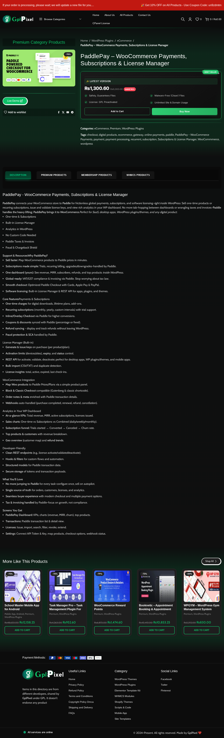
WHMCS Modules (124, 696)
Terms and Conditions (81, 696)
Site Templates (123, 718)
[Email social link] (67, 112)
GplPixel (27, 698)
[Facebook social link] (59, 112)
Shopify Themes (124, 701)
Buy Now (185, 111)
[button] (22, 630)
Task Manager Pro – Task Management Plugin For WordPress (66, 609)
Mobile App (10, 614)
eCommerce (124, 40)
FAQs (72, 713)
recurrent (136, 139)
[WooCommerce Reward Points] (112, 586)
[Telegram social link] (72, 112)
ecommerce (125, 134)
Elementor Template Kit (127, 690)
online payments (154, 134)
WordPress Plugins (102, 40)
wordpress (86, 143)
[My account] (190, 19)
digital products (108, 134)
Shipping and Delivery (81, 707)
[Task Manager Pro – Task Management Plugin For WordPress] (67, 586)
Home (84, 40)
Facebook (166, 679)
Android (20, 614)
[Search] (182, 19)
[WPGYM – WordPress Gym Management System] (201, 586)
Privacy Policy (76, 684)
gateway (138, 134)
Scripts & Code (123, 707)
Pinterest (166, 690)
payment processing (118, 139)
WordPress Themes (126, 679)
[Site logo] (18, 19)
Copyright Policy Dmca (81, 701)
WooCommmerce (208, 139)
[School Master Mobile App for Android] (22, 586)
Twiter (164, 684)
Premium (115, 128)
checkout (92, 134)
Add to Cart (117, 111)
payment (99, 139)
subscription (149, 139)
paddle (170, 134)
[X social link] (63, 112)
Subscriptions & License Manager (177, 139)
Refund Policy (76, 690)
